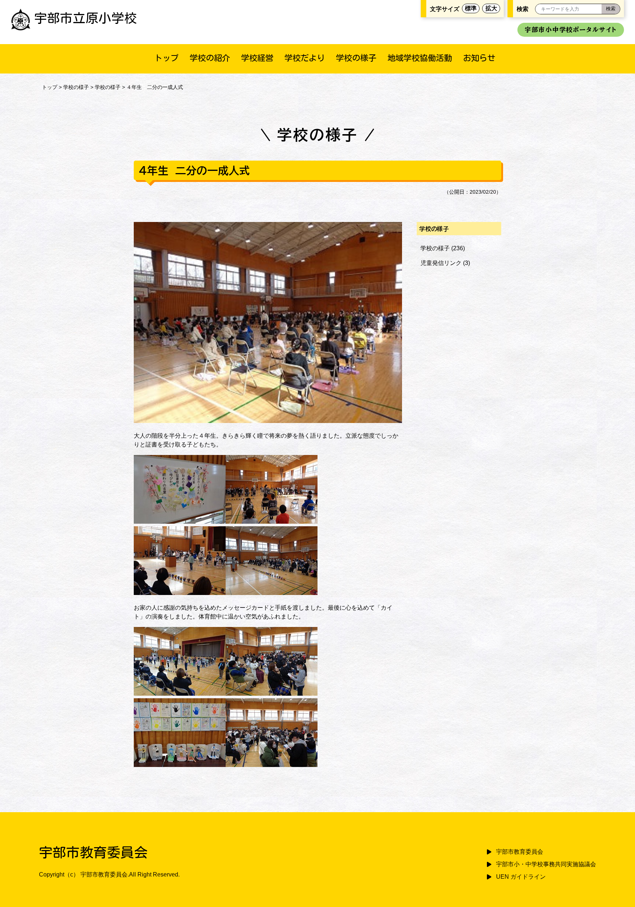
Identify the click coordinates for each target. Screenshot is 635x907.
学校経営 (257, 58)
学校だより (304, 58)
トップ (166, 58)
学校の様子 (356, 58)
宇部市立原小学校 (85, 18)
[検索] (611, 9)
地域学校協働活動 (419, 58)
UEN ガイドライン (521, 877)
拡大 (491, 8)
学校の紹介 (210, 58)
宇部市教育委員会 (519, 852)
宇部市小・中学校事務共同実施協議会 (546, 864)
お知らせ (479, 58)
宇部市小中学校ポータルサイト (571, 29)
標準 (471, 8)
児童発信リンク (441, 263)
